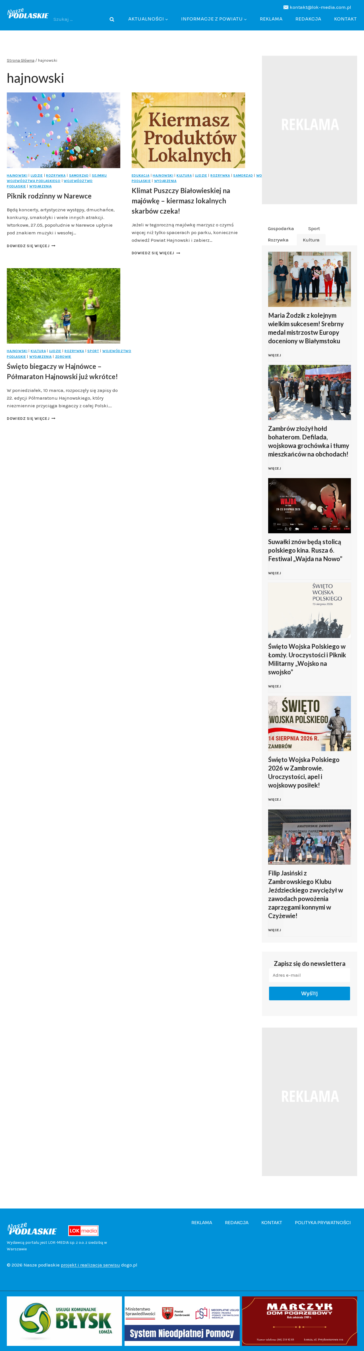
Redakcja (308, 19)
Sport (93, 351)
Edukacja (141, 175)
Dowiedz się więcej (31, 246)
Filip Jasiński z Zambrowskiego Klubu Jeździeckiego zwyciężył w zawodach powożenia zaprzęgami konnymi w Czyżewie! (305, 894)
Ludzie (37, 175)
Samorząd (79, 175)
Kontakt (345, 19)
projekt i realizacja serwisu (90, 1265)
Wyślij (309, 993)
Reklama (271, 19)
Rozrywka (56, 175)
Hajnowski (17, 175)
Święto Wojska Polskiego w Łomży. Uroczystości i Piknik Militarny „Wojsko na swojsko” (307, 659)
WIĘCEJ (275, 358)
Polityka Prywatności (323, 1222)
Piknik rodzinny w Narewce (49, 196)
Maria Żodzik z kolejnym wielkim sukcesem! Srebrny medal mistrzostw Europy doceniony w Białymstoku (306, 328)
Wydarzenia (40, 186)
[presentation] (63, 130)
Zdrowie (63, 357)
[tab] (281, 228)
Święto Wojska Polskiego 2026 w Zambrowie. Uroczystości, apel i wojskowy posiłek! (304, 772)
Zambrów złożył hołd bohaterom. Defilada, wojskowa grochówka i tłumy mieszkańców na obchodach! (308, 441)
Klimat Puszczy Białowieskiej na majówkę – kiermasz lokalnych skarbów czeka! (181, 200)
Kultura (184, 175)
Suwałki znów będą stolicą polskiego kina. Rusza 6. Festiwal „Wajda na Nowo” (305, 550)
